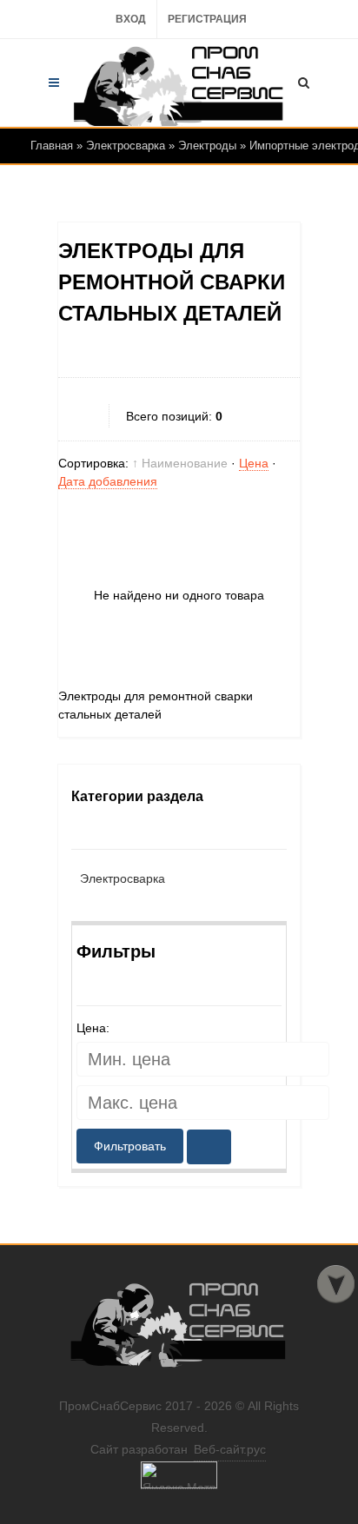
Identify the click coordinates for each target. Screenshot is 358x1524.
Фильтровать (130, 1146)
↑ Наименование (180, 463)
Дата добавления (107, 481)
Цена (253, 463)
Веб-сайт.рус (230, 1449)
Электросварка (122, 878)
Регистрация (207, 19)
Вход (131, 19)
